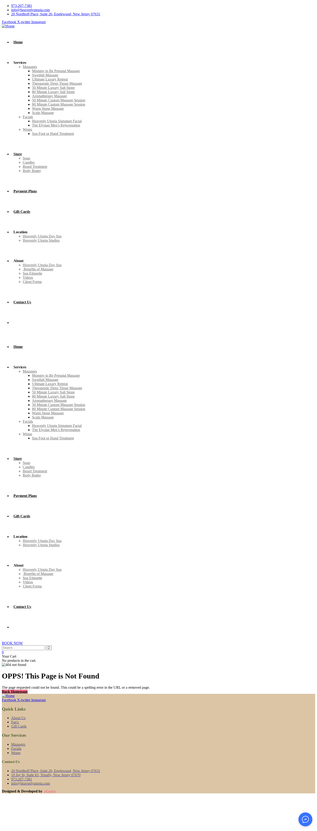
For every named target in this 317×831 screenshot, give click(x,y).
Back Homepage (15, 692)
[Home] (8, 26)
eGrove (49, 791)
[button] (305, 819)
